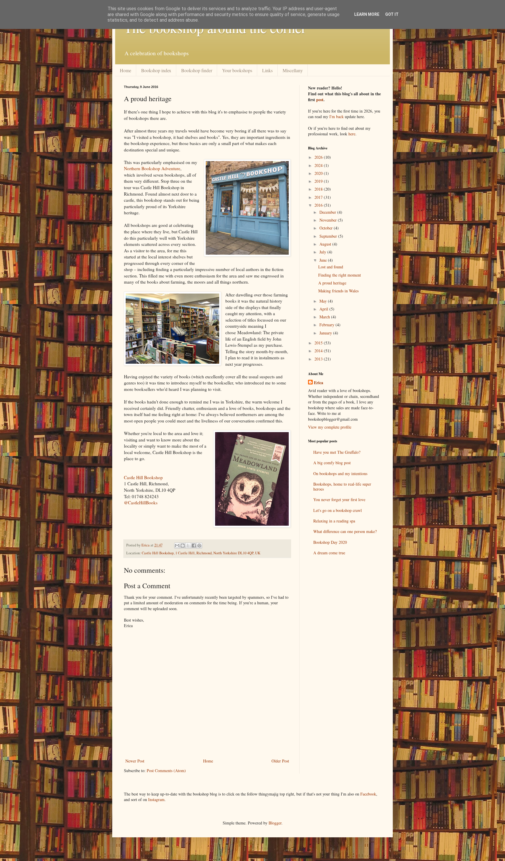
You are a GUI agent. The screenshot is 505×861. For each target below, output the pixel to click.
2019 (319, 181)
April (324, 309)
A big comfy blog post (332, 462)
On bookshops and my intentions (340, 473)
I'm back (336, 116)
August (325, 244)
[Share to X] (188, 545)
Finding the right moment (339, 275)
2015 (319, 343)
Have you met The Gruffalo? (336, 452)
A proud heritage (332, 283)
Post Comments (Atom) (166, 770)
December (328, 212)
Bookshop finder (196, 70)
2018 (319, 189)
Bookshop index (156, 70)
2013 (319, 359)
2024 (319, 165)
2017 (319, 197)
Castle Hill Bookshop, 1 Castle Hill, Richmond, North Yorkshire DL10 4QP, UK (201, 553)
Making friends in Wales (338, 291)
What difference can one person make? (345, 531)
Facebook (368, 794)
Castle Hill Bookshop (143, 477)
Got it (392, 14)
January (326, 333)
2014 (319, 350)
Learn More (366, 14)
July (323, 252)
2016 (319, 205)
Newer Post (134, 761)
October (326, 228)
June (323, 260)
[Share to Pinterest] (199, 545)
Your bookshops (237, 70)
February (327, 324)
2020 (319, 173)
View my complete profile (329, 427)
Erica (318, 383)
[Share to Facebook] (194, 545)
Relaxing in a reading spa (334, 521)
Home (125, 70)
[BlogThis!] (183, 545)
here (351, 134)
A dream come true (329, 552)
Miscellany (293, 70)
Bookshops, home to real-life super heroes (342, 486)
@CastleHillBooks (141, 502)
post (320, 99)
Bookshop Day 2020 (330, 542)
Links (267, 70)
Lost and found (330, 267)
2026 (319, 157)
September (328, 236)
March (325, 317)
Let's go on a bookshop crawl (337, 510)
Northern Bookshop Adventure (152, 168)
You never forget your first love (339, 499)
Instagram (156, 799)
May (323, 301)
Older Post (280, 761)
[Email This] (177, 545)
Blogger (275, 823)
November (328, 220)
